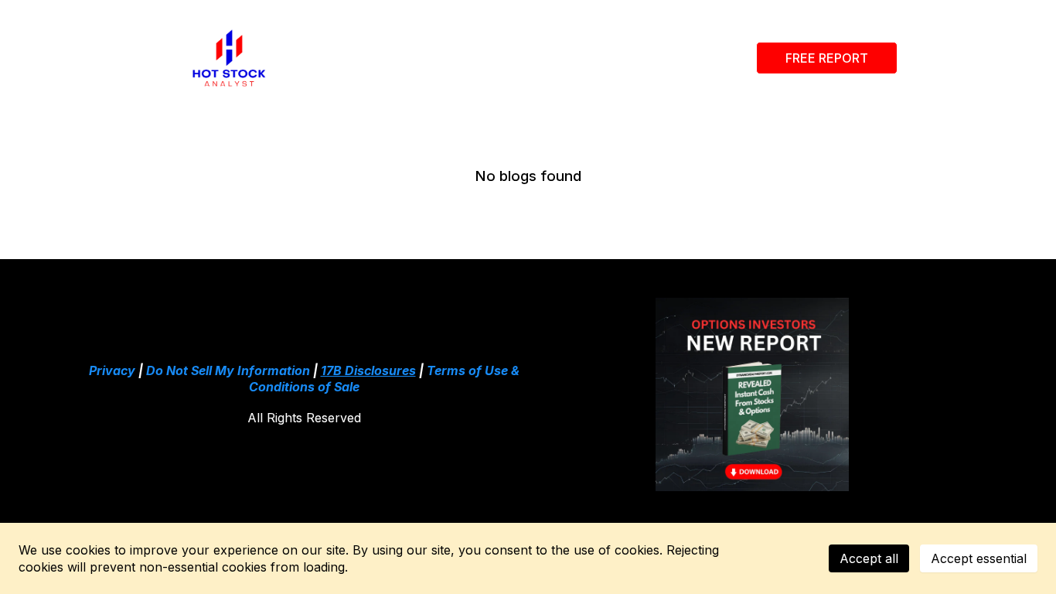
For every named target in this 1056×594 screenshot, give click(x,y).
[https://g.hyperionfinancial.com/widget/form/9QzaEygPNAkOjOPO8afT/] (752, 394)
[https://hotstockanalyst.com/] (229, 58)
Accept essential (979, 558)
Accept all (869, 558)
